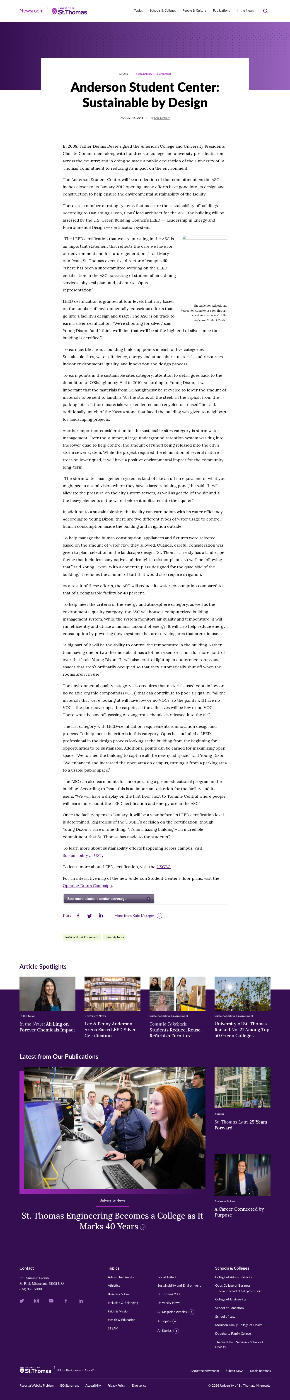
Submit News (234, 1371)
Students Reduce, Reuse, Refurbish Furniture (176, 1029)
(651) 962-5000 (30, 1289)
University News (114, 937)
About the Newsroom (205, 1371)
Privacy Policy (116, 1385)
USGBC (164, 866)
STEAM (113, 1328)
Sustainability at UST (82, 855)
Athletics (114, 1285)
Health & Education (121, 1320)
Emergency (139, 1385)
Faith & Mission (118, 1311)
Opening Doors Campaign (87, 885)
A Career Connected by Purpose (239, 1212)
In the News (245, 10)
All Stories (164, 1330)
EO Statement (69, 1385)
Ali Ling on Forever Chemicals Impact (47, 1027)
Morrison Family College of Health (239, 1325)
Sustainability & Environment (153, 74)
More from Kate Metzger (134, 916)
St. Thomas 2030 (169, 1294)
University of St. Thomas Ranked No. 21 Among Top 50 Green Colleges (242, 1029)
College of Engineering (230, 1299)
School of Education (229, 1308)
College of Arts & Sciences (233, 1277)
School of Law (225, 1316)
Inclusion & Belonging (123, 1303)
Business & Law (119, 1294)
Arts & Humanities (121, 1277)
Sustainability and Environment (179, 1285)
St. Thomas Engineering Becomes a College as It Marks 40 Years (112, 1220)
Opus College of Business (238, 1288)
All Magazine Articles (172, 1312)
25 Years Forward (241, 1125)
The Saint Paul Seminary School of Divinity (239, 1345)
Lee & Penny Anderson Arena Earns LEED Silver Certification (110, 1029)
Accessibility (93, 1385)
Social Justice (166, 1277)
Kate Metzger (162, 118)
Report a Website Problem (36, 1385)
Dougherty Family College (233, 1333)
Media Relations (260, 1371)
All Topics (164, 1321)
